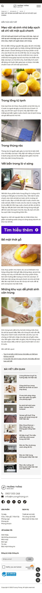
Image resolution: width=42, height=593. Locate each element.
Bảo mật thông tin (8, 547)
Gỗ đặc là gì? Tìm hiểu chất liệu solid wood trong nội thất (27, 437)
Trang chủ (4, 11)
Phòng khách (6, 524)
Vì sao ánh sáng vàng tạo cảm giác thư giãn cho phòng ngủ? (27, 397)
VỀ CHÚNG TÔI (13, 11)
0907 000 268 (12, 494)
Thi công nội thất (28, 517)
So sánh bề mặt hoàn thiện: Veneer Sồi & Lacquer (27, 407)
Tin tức (3, 544)
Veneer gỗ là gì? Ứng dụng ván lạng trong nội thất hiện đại (28, 417)
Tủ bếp (3, 514)
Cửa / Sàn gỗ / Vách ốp (10, 517)
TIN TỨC (21, 11)
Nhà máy (4, 539)
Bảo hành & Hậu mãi (30, 519)
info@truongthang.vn (16, 497)
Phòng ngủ (5, 519)
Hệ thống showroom (9, 537)
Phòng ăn (5, 521)
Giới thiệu (5, 535)
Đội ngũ (4, 542)
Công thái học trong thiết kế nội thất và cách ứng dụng (28, 387)
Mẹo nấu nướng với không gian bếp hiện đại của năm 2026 (28, 467)
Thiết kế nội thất (28, 514)
